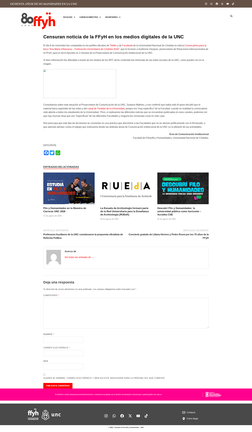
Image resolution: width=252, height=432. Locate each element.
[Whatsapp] (211, 3)
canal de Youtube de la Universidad (106, 108)
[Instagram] (206, 3)
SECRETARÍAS (111, 17)
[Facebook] (217, 3)
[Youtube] (227, 3)
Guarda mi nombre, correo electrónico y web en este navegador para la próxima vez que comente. (104, 378)
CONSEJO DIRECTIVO (88, 17)
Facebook (127, 45)
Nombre (48, 334)
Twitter (113, 45)
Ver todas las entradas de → (79, 257)
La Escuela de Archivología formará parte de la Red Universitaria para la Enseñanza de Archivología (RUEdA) (124, 211)
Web (45, 361)
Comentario (51, 295)
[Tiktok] (233, 3)
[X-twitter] (222, 3)
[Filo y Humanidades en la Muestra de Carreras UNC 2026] (69, 189)
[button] (69, 17)
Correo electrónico (56, 348)
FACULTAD (67, 17)
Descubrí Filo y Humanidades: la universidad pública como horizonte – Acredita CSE (179, 211)
